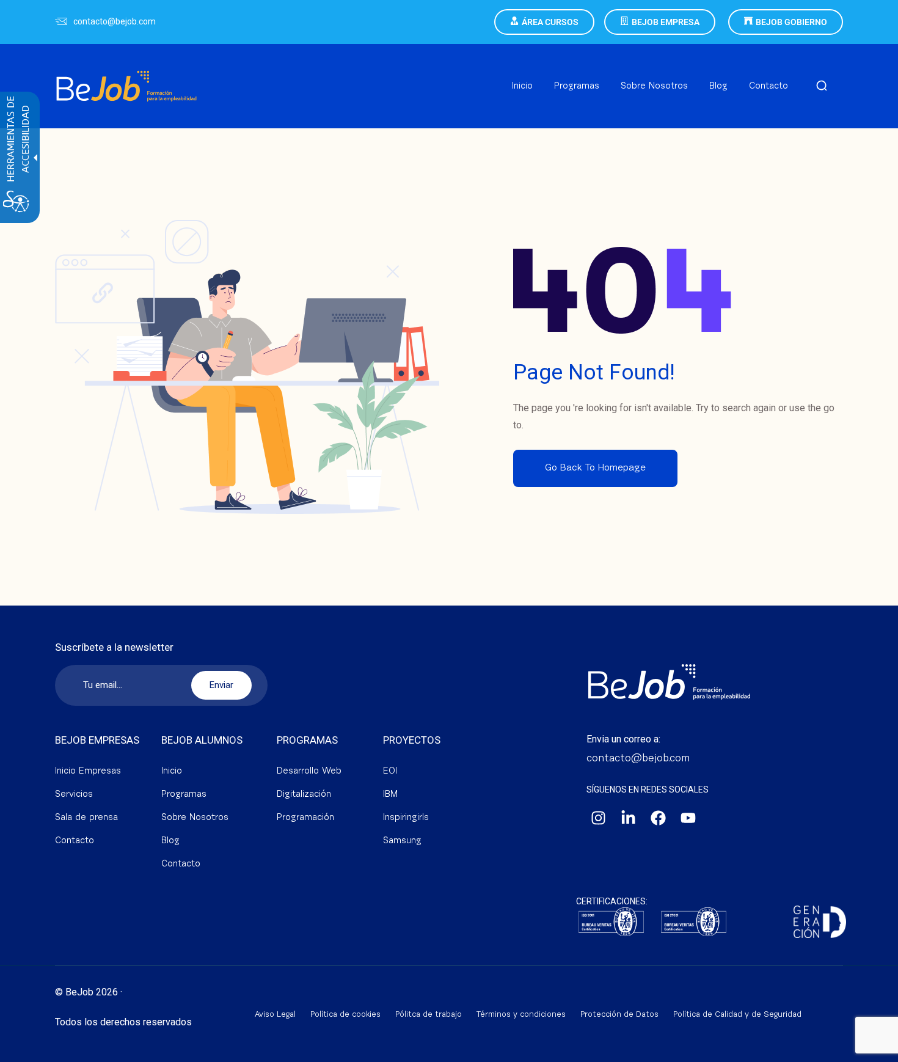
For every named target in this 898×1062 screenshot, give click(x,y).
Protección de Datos (619, 1015)
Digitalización (304, 794)
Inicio (171, 771)
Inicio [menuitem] (522, 86)
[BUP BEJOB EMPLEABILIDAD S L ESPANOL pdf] (611, 923)
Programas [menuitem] (576, 86)
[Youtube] (688, 818)
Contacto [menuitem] (768, 86)
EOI (390, 771)
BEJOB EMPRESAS (97, 740)
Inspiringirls (406, 817)
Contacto (74, 841)
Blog (170, 841)
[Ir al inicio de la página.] (873, 1050)
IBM (390, 794)
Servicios (74, 794)
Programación (305, 817)
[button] (822, 86)
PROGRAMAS (307, 740)
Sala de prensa (86, 817)
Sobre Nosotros (194, 817)
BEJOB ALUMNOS (202, 740)
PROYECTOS (411, 740)
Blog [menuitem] (718, 86)
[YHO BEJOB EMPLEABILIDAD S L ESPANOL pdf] (694, 923)
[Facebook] (658, 818)
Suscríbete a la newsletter (114, 647)
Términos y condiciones (521, 1015)
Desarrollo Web (309, 771)
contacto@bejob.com (114, 21)
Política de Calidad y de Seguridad (737, 1015)
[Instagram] (598, 818)
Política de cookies (345, 1015)
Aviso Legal (275, 1015)
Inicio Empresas (88, 771)
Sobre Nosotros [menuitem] (654, 86)
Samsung (402, 841)
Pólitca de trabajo (428, 1015)
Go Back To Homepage (595, 468)
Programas (183, 794)
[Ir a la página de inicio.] (126, 71)
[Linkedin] (628, 818)
